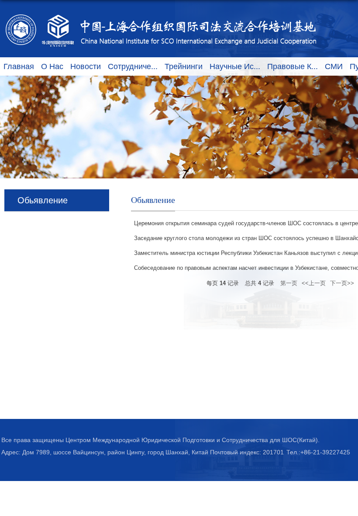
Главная (18, 66)
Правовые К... (292, 66)
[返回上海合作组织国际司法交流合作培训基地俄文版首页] (161, 13)
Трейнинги (184, 66)
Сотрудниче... (133, 66)
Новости (85, 66)
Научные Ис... (235, 66)
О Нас (52, 66)
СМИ (334, 66)
